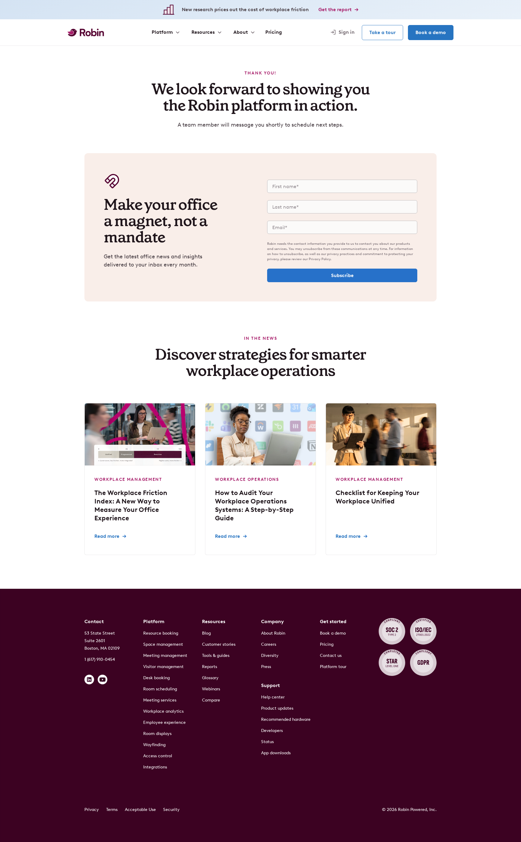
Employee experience (164, 722)
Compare (211, 700)
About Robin (273, 633)
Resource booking (160, 633)
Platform (153, 621)
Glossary (210, 677)
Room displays (157, 733)
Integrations (155, 767)
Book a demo (430, 32)
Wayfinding (154, 744)
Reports (209, 666)
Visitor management (163, 666)
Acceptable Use (140, 809)
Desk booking (156, 677)
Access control (157, 755)
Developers (272, 730)
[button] (165, 32)
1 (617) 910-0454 (99, 659)
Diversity (270, 655)
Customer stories (218, 644)
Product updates (277, 708)
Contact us (331, 655)
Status (267, 741)
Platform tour (333, 666)
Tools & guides (215, 655)
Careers (268, 644)
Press (266, 666)
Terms (112, 809)
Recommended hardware (286, 719)
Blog (206, 633)
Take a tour (382, 32)
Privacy (91, 809)
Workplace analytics (163, 711)
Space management (163, 644)
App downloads (276, 752)
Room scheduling (160, 689)
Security (171, 809)
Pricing (326, 644)
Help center (273, 697)
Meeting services (159, 700)
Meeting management (165, 655)
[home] (86, 32)
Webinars (211, 689)
